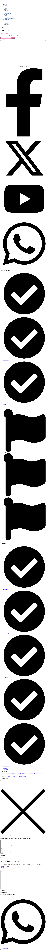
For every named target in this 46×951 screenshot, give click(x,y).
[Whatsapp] (24, 267)
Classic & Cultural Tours (10, 18)
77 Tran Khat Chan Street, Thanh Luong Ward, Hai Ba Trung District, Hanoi (27, 773)
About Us (5, 4)
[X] (24, 179)
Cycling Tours (8, 14)
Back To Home (3, 39)
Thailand (7, 9)
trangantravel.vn (22, 776)
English (4, 22)
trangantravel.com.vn (12, 776)
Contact (4, 20)
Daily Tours (7, 15)
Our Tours (5, 5)
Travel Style (5, 12)
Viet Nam (7, 7)
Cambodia (7, 10)
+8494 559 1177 (4, 775)
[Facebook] (24, 136)
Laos (6, 8)
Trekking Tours (8, 13)
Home (4, 3)
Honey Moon (7, 17)
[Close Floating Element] (0, 870)
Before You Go (6, 19)
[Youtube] (24, 217)
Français (7, 24)
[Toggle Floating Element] (0, 950)
